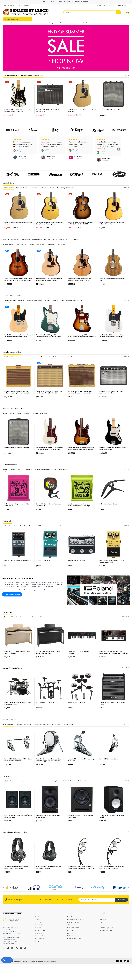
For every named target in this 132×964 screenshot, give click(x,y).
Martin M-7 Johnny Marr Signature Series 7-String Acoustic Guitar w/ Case (49, 223)
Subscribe (121, 900)
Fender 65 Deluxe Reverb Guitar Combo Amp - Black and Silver (112, 392)
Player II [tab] (47, 300)
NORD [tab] (12, 617)
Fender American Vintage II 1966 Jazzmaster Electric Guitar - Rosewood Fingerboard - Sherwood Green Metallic (48, 336)
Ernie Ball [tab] (5, 469)
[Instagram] (12, 948)
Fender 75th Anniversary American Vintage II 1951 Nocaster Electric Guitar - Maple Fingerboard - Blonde (18, 336)
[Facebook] (4, 948)
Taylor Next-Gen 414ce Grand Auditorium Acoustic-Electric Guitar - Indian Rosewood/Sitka (49, 280)
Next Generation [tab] (21, 244)
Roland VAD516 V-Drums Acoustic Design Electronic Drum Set (17, 703)
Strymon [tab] (46, 526)
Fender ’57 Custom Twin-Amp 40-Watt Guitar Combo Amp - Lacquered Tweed (80, 392)
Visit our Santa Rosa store (11, 937)
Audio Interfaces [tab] (68, 781)
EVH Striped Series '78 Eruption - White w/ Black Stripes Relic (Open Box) (17, 111)
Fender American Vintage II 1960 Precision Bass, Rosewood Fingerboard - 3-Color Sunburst (81, 449)
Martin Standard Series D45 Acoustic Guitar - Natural (82, 111)
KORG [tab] (40, 617)
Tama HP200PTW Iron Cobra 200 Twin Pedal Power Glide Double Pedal (18, 760)
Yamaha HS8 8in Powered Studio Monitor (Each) (112, 816)
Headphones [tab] (45, 781)
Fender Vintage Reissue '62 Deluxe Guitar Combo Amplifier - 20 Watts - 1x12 (49, 392)
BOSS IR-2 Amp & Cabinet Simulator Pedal (17, 560)
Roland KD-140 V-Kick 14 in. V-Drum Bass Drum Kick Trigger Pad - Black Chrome (49, 760)
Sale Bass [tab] (43, 413)
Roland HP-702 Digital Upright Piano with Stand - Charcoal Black (48, 652)
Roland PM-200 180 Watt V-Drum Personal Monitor (113, 703)
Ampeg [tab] (35, 413)
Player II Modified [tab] (58, 300)
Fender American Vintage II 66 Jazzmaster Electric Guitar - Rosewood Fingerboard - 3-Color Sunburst (82, 336)
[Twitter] (8, 948)
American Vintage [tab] (26, 357)
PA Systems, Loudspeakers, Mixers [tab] (27, 781)
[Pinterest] (17, 948)
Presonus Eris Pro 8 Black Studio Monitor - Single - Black (81, 816)
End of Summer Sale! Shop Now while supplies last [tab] (23, 76)
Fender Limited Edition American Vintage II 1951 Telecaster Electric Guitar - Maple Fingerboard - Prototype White (112, 336)
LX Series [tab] (43, 188)
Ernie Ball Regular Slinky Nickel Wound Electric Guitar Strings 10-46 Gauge (79, 505)
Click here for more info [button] (12, 594)
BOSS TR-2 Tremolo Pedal (44, 560)
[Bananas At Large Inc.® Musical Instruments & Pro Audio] (26, 12)
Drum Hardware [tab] (8, 725)
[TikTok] (25, 948)
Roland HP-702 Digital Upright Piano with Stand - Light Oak (17, 652)
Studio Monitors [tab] (8, 781)
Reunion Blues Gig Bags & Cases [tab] (45, 469)
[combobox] (92, 12)
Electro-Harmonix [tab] (30, 526)
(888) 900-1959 (9, 5)
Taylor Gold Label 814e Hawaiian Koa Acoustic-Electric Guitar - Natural (79, 279)
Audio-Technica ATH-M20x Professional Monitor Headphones (48, 867)
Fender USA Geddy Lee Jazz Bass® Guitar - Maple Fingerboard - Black (113, 448)
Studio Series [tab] (51, 244)
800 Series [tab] (61, 244)
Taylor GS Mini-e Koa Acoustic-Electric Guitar (111, 279)
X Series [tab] (51, 188)
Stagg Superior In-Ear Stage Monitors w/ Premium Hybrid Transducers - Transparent (81, 867)
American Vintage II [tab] (9, 300)
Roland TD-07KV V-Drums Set (45, 702)
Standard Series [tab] (21, 188)
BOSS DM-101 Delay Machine (76, 560)
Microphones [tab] (56, 781)
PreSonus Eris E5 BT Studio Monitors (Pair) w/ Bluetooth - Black (18, 816)
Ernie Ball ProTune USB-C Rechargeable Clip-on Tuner (48, 505)
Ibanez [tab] (12, 413)
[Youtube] (21, 948)
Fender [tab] (5, 413)
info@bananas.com (24, 5)
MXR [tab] (39, 526)
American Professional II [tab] (34, 300)
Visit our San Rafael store (10, 928)
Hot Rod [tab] (71, 357)
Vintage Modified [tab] (40, 357)
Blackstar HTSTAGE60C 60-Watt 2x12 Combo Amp (47, 111)
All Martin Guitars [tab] (8, 188)
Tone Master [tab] (53, 357)
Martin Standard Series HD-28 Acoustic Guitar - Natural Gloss (111, 223)
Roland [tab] (5, 617)
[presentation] (3, 887)
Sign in (127, 5)
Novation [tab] (19, 617)
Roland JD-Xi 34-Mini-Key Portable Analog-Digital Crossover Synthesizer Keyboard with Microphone (113, 653)
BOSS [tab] (4, 526)
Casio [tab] (34, 617)
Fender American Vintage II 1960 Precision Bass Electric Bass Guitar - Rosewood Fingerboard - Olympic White (49, 449)
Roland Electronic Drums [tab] (12, 668)
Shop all (124, 617)
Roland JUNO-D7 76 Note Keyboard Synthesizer (79, 652)
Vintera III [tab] (21, 300)
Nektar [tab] (27, 617)
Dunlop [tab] (20, 469)
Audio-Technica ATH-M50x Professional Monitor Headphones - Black (16, 867)
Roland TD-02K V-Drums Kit (76, 702)
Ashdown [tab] (27, 413)
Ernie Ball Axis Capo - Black (108, 504)
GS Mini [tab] (32, 244)
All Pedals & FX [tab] (56, 526)
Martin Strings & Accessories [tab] (66, 188)
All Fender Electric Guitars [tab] (74, 300)
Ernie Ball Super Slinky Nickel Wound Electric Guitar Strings (18, 505)
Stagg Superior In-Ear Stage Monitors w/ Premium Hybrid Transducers (112, 867)
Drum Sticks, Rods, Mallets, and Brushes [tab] (47, 725)
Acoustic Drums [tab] (68, 725)
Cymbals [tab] (19, 725)
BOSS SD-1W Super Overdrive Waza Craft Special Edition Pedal (112, 561)
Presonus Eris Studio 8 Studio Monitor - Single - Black (48, 816)
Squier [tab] (19, 413)
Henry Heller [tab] (63, 469)
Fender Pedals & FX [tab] (15, 526)
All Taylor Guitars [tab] (8, 244)
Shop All (124, 668)
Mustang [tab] (63, 357)
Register (120, 5)
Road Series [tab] (34, 188)
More (125, 75)
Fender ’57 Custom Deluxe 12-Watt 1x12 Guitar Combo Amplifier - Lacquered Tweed (18, 392)
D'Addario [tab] (29, 469)
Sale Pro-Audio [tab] (81, 781)
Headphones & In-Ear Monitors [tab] (15, 832)
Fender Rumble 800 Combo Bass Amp (112, 110)
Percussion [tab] (28, 725)
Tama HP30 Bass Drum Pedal (108, 759)
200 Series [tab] (40, 244)
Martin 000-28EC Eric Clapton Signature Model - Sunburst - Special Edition (80, 223)
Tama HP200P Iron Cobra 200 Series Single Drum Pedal (81, 760)
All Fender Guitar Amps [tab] (10, 357)
